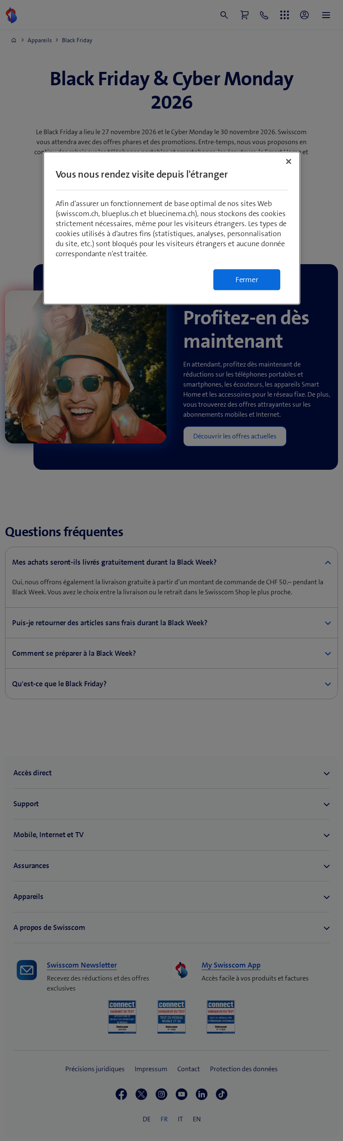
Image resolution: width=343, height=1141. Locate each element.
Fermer (246, 280)
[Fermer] (288, 161)
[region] (171, 228)
